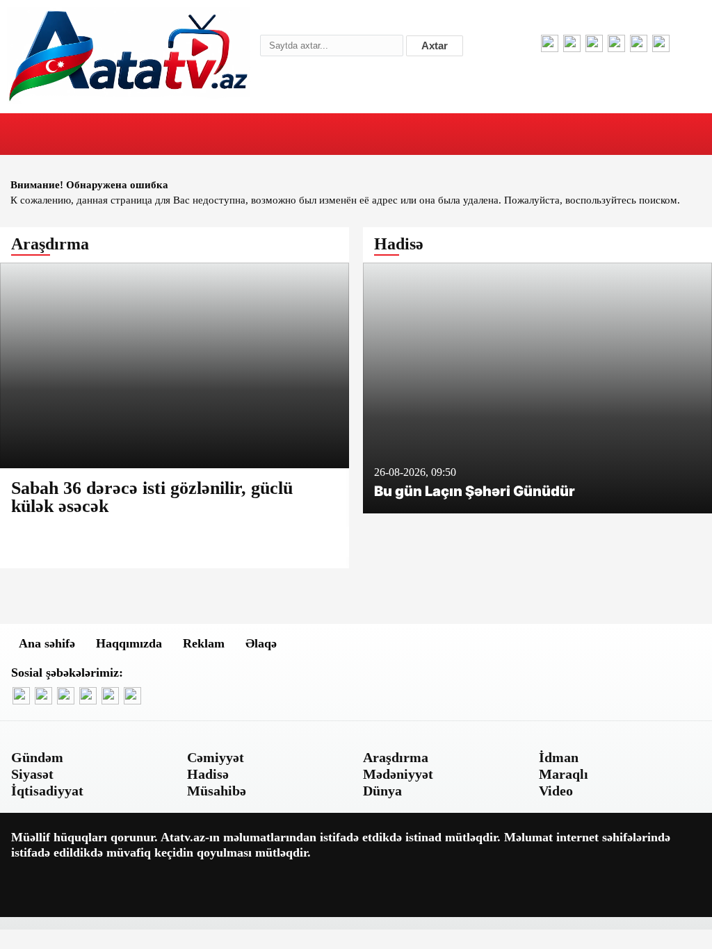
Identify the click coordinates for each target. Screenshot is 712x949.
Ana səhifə (47, 643)
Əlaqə (261, 643)
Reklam (204, 643)
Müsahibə (216, 790)
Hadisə (208, 774)
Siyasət (32, 774)
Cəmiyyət (215, 757)
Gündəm (37, 757)
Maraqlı (563, 774)
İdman (558, 757)
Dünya (382, 790)
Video (556, 790)
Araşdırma (395, 757)
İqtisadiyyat (47, 790)
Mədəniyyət (398, 774)
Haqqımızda (129, 643)
